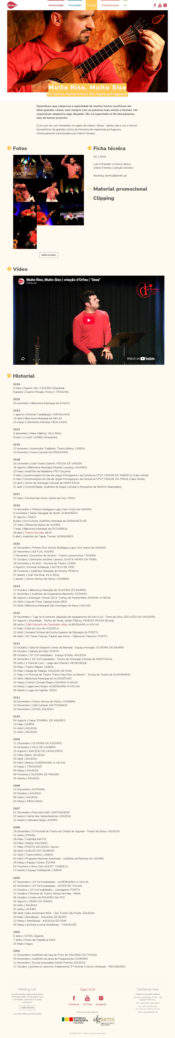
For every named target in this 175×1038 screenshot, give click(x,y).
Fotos (20, 148)
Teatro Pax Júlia (34, 533)
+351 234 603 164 (149, 1006)
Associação (56, 5)
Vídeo (20, 269)
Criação (91, 5)
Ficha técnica (109, 148)
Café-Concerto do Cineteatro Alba (46, 624)
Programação (110, 5)
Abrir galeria (48, 255)
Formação (75, 5)
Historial (24, 376)
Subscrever (27, 1007)
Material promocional (120, 189)
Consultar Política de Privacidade (27, 1014)
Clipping (103, 198)
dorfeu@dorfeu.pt (151, 1012)
